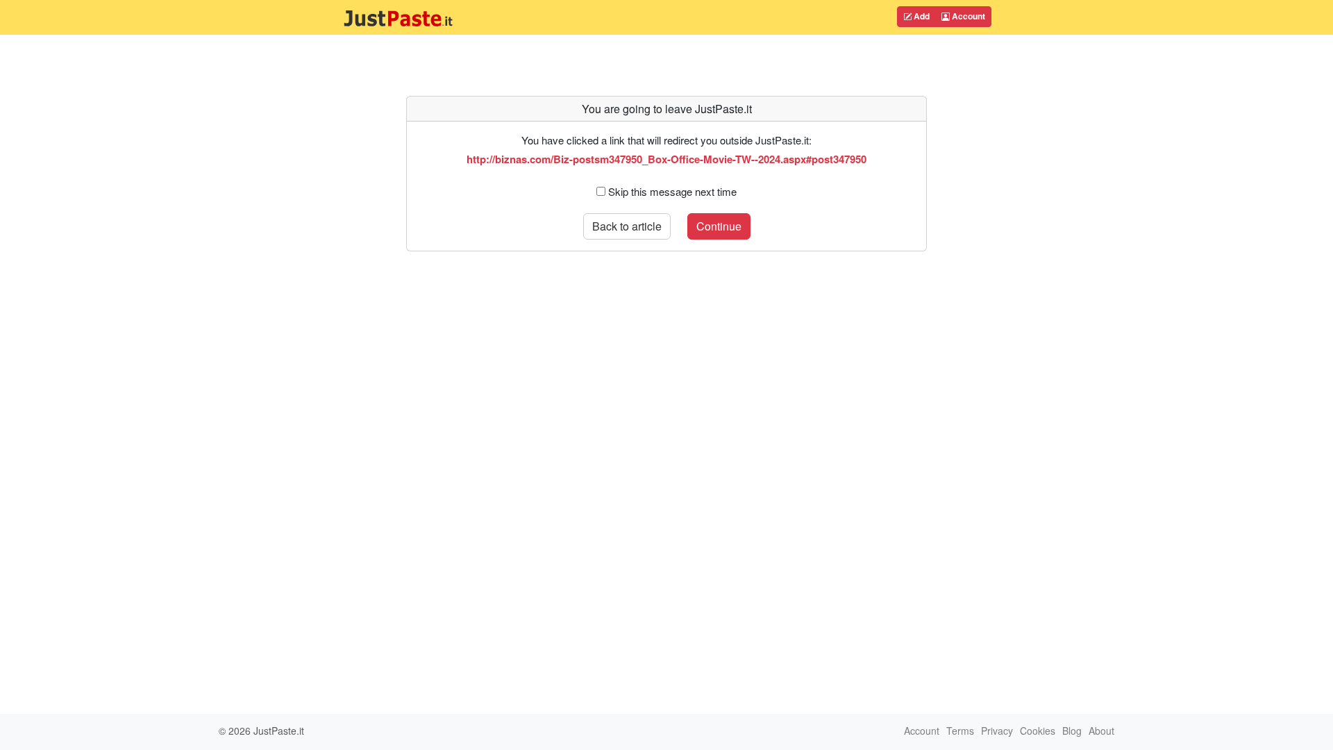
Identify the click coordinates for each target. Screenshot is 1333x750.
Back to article (627, 226)
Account (967, 16)
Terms (960, 731)
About (1101, 731)
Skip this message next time (672, 191)
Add (921, 16)
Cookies (1037, 731)
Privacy (997, 731)
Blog (1072, 731)
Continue (718, 226)
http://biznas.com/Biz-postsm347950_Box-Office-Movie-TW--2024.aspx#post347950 (666, 159)
